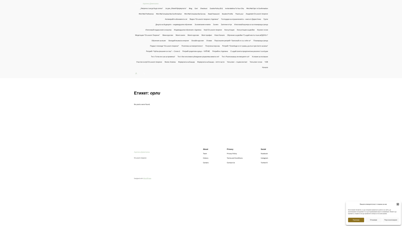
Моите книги (180, 35)
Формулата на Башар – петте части (210, 62)
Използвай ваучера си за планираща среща (251, 25)
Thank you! (239, 14)
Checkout (203, 9)
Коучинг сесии (262, 30)
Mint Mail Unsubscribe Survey (195, 14)
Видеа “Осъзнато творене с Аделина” (204, 19)
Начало (265, 68)
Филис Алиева (170, 62)
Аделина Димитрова (150, 4)
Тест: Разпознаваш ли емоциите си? (235, 57)
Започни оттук (226, 25)
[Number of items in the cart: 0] (144, 73)
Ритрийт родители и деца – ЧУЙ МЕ (196, 51)
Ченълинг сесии (256, 62)
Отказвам (373, 220)
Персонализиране (390, 220)
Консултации (229, 30)
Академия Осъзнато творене (257, 14)
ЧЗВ (266, 62)
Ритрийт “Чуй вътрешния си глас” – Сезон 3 (163, 51)
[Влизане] (136, 73)
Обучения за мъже (159, 41)
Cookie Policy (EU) (216, 9)
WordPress (147, 178)
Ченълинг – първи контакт (237, 62)
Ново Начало (219, 35)
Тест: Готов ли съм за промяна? (163, 57)
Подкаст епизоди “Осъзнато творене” (164, 46)
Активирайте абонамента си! (176, 19)
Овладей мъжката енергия (178, 41)
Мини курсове (167, 35)
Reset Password (213, 14)
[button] (398, 204)
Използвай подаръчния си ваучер (158, 30)
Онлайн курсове (197, 41)
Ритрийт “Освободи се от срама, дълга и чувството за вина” (245, 46)
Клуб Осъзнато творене (213, 30)
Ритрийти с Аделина (220, 51)
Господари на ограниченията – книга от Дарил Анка (241, 19)
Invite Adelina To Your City (234, 9)
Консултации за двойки (246, 30)
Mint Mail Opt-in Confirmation (257, 9)
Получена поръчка (212, 46)
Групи (265, 19)
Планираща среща (260, 41)
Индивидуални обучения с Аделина (187, 30)
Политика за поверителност (192, 46)
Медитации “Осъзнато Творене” (147, 35)
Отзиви (209, 41)
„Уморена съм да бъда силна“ (151, 9)
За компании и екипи (203, 25)
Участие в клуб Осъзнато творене (149, 62)
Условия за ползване (260, 57)
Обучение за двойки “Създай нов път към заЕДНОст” (247, 35)
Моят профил (207, 35)
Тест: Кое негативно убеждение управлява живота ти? (198, 57)
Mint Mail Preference (146, 14)
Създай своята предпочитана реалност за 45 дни (249, 51)
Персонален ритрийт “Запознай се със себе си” (232, 41)
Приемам (356, 220)
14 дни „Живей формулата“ (175, 9)
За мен (215, 25)
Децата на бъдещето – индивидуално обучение (174, 25)
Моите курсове (193, 35)
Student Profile (227, 14)
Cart (196, 9)
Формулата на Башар (186, 62)
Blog (190, 9)
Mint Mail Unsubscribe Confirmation (169, 14)
